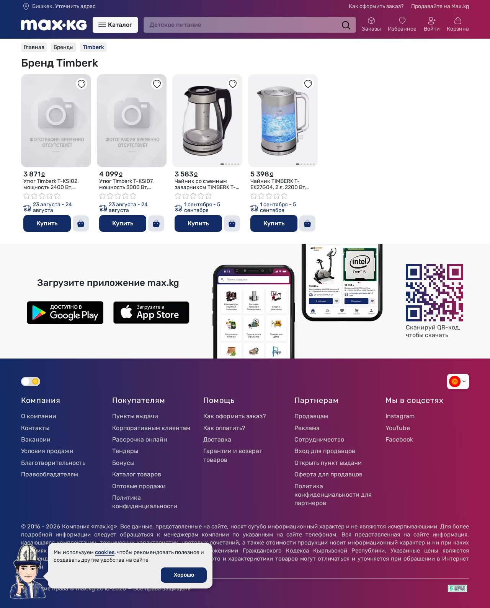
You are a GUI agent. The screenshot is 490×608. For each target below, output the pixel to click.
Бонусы (123, 462)
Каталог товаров (136, 474)
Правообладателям (49, 474)
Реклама (307, 428)
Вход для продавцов (324, 451)
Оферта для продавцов (328, 474)
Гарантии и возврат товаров (232, 455)
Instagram (400, 416)
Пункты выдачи (135, 416)
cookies (104, 552)
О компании (38, 416)
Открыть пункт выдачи (328, 462)
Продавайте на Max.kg (440, 6)
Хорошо (184, 575)
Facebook (399, 439)
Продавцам (311, 416)
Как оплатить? (224, 428)
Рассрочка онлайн (139, 439)
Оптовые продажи (139, 486)
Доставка (217, 439)
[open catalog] (102, 25)
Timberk (93, 47)
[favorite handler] (81, 84)
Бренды (64, 47)
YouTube (397, 428)
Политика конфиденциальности (144, 502)
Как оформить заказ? (376, 6)
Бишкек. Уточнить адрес (64, 6)
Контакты (35, 428)
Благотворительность (53, 462)
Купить (46, 223)
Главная (34, 47)
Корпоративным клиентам (151, 428)
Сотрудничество (319, 439)
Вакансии (36, 439)
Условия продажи (47, 451)
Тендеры (125, 451)
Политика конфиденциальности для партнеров (333, 494)
